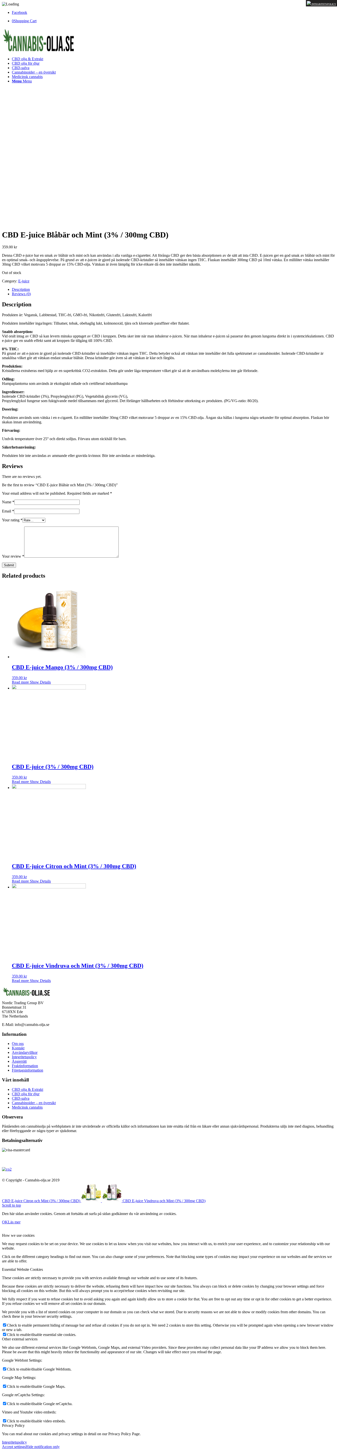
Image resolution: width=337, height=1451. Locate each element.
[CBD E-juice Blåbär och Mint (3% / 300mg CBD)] (57, 197)
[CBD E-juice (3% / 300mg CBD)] (14, 223)
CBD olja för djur (25, 1094)
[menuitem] (27, 59)
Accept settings (14, 1447)
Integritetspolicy (323, 4)
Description (21, 289)
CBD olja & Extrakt (27, 1089)
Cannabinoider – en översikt (34, 1103)
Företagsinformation (27, 1070)
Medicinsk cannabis (27, 1107)
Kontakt (18, 1048)
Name (8, 502)
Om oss (18, 1043)
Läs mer (14, 1222)
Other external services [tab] (19, 1339)
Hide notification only (43, 1447)
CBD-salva (20, 1098)
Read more (20, 682)
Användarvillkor (24, 1052)
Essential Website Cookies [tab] (22, 1269)
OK (5, 1222)
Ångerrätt (19, 1061)
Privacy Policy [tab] (13, 1425)
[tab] (173, 289)
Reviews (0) (21, 294)
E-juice (23, 281)
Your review (13, 556)
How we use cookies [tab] (18, 1235)
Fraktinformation (25, 1066)
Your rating (12, 520)
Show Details (40, 682)
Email (8, 511)
